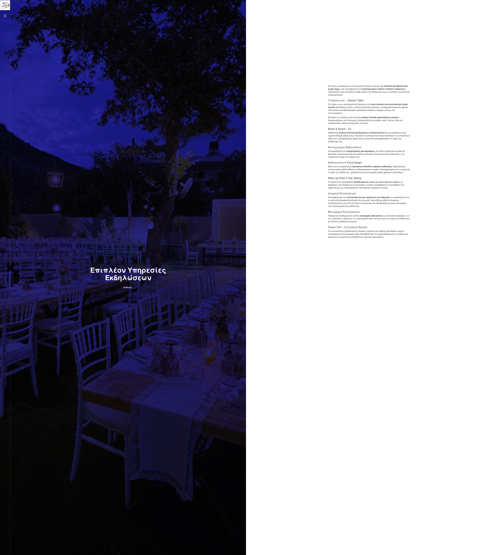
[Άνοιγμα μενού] (5, 15)
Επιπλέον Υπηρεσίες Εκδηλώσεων (128, 273)
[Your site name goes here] (5, 5)
